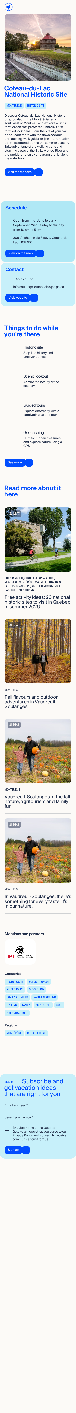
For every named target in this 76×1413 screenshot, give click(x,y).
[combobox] (38, 1117)
